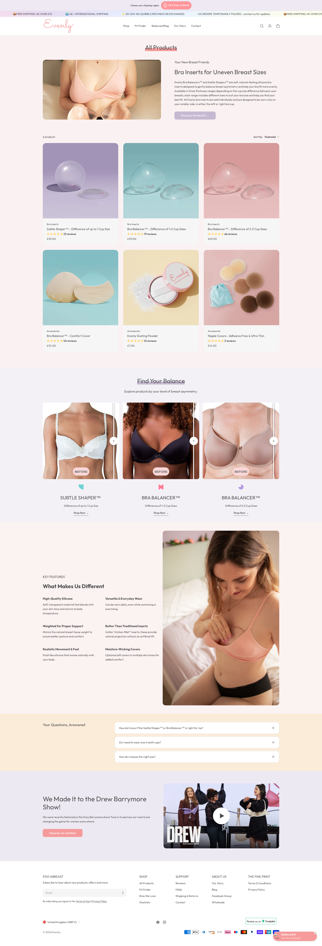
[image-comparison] (113, 441)
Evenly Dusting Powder (142, 336)
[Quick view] (113, 150)
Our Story (218, 883)
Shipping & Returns (187, 896)
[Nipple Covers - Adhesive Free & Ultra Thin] (241, 287)
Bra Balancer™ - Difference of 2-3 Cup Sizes (237, 229)
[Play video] (221, 815)
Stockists (144, 902)
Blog (214, 889)
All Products (146, 883)
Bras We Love (147, 896)
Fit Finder (145, 889)
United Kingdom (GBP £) (62, 922)
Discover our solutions (62, 833)
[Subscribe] (122, 892)
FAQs (179, 889)
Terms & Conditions (259, 883)
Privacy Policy (99, 901)
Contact (180, 902)
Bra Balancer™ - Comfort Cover (68, 336)
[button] (55, 234)
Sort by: (258, 136)
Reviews (180, 883)
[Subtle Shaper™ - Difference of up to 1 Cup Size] (80, 180)
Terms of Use (83, 901)
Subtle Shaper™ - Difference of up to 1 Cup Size (78, 229)
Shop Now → (81, 512)
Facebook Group (221, 896)
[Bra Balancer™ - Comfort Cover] (80, 287)
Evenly (56, 932)
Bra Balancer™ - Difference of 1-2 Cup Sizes (156, 229)
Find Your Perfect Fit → (195, 115)
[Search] (261, 26)
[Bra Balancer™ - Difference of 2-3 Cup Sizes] (241, 180)
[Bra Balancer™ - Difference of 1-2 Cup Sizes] (161, 180)
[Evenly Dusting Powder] (161, 287)
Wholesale (218, 902)
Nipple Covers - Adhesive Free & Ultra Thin (236, 336)
